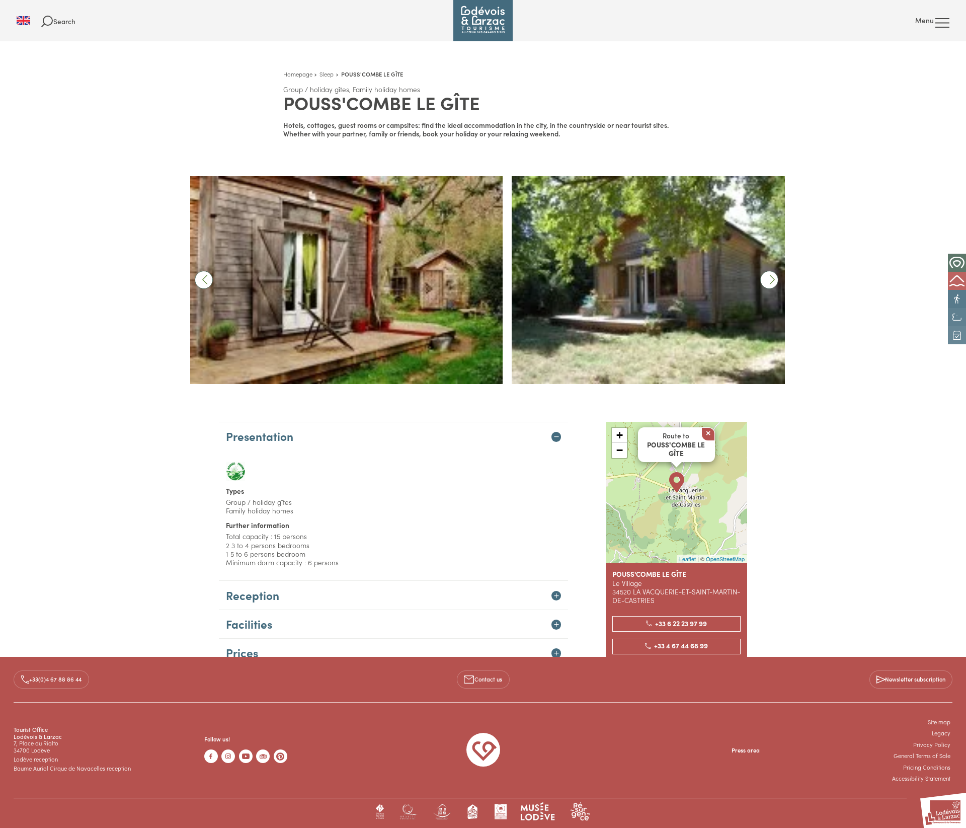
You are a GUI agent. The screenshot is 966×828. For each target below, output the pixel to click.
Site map (939, 722)
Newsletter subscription (915, 679)
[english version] (29, 20)
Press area (746, 750)
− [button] (619, 450)
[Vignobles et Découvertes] (500, 811)
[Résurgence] (580, 811)
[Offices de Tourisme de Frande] (380, 811)
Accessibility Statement (921, 778)
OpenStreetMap (725, 559)
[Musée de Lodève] (537, 811)
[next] (769, 280)
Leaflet (687, 559)
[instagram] (228, 756)
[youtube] (246, 756)
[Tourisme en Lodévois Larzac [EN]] (483, 20)
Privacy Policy (931, 744)
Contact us (488, 679)
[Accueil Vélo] (472, 811)
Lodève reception (36, 759)
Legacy (941, 733)
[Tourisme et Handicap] (442, 811)
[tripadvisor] (263, 756)
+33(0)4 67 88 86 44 (55, 679)
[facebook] (211, 756)
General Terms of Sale (922, 755)
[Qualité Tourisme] (408, 811)
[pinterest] (280, 756)
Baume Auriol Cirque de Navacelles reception (72, 768)
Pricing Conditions (926, 767)
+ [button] (619, 435)
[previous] (204, 280)
